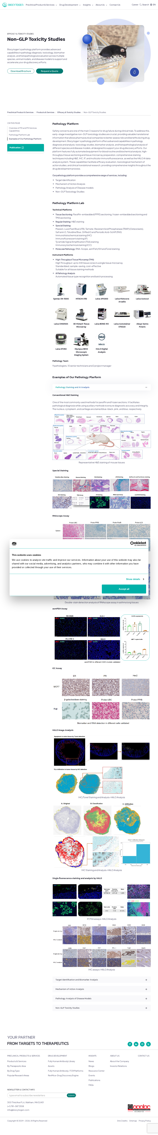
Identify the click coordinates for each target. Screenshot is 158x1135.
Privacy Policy (145, 1121)
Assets (51, 1066)
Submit (71, 1095)
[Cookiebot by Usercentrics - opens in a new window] (132, 543)
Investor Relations (118, 1066)
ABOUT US (114, 1055)
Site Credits (122, 1121)
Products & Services (45, 112)
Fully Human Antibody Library (61, 1061)
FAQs (91, 1085)
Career (135, 4)
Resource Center (96, 1071)
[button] (101, 387)
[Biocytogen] (12, 4)
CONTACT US (143, 1055)
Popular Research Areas (18, 1075)
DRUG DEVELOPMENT (57, 1055)
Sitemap (133, 1121)
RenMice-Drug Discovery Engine (63, 1075)
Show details (133, 579)
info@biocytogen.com (18, 1110)
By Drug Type (13, 1071)
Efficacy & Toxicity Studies (69, 112)
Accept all (124, 589)
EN (154, 4)
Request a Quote (49, 71)
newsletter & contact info (21, 1089)
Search (145, 4)
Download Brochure (21, 71)
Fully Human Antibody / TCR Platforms (65, 1071)
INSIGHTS (92, 1055)
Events (92, 1075)
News (91, 1061)
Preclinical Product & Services (20, 112)
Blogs (91, 1066)
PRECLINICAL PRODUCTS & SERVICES (23, 1055)
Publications (94, 1080)
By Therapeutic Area (16, 1066)
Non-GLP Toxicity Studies (95, 112)
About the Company (119, 1061)
